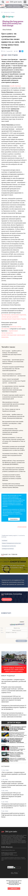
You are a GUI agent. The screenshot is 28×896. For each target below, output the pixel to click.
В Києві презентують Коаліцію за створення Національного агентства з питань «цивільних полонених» (13, 715)
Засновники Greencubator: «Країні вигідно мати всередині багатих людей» (12, 455)
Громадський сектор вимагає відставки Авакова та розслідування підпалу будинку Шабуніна (13, 485)
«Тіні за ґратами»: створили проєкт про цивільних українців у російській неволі (13, 681)
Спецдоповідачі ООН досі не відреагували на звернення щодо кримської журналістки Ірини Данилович (12, 699)
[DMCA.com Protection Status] (10, 868)
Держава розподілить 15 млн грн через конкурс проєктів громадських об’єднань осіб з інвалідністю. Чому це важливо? (13, 440)
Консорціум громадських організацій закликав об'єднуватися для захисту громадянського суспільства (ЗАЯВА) (13, 448)
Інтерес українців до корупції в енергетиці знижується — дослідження (13, 375)
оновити (22, 621)
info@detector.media (8, 853)
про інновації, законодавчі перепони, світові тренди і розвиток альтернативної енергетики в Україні (13, 317)
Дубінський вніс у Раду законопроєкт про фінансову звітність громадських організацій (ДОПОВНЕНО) (13, 462)
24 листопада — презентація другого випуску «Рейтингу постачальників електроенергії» (13, 361)
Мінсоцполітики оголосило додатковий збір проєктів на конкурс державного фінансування (13, 404)
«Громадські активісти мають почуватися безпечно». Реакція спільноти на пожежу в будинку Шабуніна (11, 477)
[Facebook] (20, 51)
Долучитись (14, 519)
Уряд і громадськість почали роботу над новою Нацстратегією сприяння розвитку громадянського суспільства (13, 469)
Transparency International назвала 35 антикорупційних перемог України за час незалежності (13, 707)
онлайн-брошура (15, 86)
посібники (4, 540)
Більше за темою (9, 554)
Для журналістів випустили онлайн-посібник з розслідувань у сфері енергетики (13, 423)
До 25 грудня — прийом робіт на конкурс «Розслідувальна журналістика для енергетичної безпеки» (12, 353)
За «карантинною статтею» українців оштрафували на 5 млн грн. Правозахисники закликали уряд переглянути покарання (13, 389)
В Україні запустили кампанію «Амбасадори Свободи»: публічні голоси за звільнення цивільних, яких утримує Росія (13, 689)
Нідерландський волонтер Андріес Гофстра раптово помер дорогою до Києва (13, 815)
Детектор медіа (14, 722)
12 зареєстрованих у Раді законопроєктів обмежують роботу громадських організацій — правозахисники (12, 431)
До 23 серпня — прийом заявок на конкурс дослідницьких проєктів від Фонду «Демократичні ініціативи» (13, 416)
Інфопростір (7, 12)
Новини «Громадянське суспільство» (11, 543)
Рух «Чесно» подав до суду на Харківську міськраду (11, 410)
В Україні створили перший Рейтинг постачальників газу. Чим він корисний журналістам (13, 368)
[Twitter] (22, 51)
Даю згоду (14, 888)
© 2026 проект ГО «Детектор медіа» (9, 852)
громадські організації (8, 548)
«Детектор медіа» (22, 526)
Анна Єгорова (13, 55)
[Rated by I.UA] (17, 868)
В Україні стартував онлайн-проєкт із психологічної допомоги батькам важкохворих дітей (13, 397)
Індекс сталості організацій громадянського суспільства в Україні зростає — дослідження (13, 381)
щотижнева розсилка (11, 594)
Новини (12, 12)
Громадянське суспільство (9, 546)
